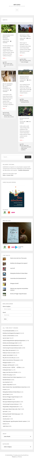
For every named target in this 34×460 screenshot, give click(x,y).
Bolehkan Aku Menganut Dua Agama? (19, 263)
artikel (5, 62)
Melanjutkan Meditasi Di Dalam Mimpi (18, 273)
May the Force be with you (9, 357)
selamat (11, 64)
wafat (22, 148)
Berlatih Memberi (7, 379)
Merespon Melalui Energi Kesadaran (11, 401)
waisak (25, 148)
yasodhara (23, 149)
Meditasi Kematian (7, 399)
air (21, 60)
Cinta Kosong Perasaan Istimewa (10, 404)
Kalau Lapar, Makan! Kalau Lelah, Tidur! (11, 409)
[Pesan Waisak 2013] (25, 111)
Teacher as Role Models (8, 335)
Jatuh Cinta (5, 426)
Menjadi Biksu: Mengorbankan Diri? (11, 406)
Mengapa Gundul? (14, 283)
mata (22, 62)
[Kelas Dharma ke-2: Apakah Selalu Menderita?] (8, 76)
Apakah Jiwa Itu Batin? (8, 355)
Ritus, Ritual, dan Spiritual (9, 350)
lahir (27, 145)
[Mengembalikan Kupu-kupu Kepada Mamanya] (8, 29)
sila (4, 66)
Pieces (13, 456)
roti (26, 102)
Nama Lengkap (6, 306)
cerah (22, 145)
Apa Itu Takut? (6, 394)
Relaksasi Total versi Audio (9, 352)
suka (9, 116)
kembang (23, 102)
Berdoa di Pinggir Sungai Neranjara (18, 293)
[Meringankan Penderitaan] (25, 70)
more (5, 58)
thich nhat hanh (27, 146)
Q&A (22, 59)
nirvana (5, 116)
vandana (12, 116)
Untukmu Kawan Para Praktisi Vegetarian (12, 377)
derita (8, 63)
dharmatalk (6, 112)
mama (7, 64)
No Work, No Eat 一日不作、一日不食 (11, 367)
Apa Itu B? (12, 268)
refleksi (24, 59)
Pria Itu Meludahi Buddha (8, 330)
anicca (5, 114)
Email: (4, 312)
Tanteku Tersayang (7, 374)
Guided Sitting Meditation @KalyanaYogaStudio (14, 340)
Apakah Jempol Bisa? (8, 384)
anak (23, 60)
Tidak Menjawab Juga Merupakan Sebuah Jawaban (14, 421)
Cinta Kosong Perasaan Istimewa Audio (12, 348)
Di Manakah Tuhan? (7, 370)
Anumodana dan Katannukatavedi (18, 278)
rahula (22, 146)
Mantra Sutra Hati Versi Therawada (18, 258)
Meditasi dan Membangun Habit (10, 343)
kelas (10, 115)
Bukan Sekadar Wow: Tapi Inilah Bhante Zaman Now (15, 387)
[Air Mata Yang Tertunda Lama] (25, 29)
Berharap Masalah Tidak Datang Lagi (11, 414)
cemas (5, 63)
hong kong (26, 100)
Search (28, 157)
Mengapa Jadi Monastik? (8, 365)
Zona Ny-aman (6, 419)
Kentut (4, 423)
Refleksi (17, 4)
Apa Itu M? (5, 416)
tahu (28, 102)
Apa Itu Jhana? (6, 338)
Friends (4, 389)
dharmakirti (6, 115)
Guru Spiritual (6, 382)
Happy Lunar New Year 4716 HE (10, 372)
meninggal (26, 62)
